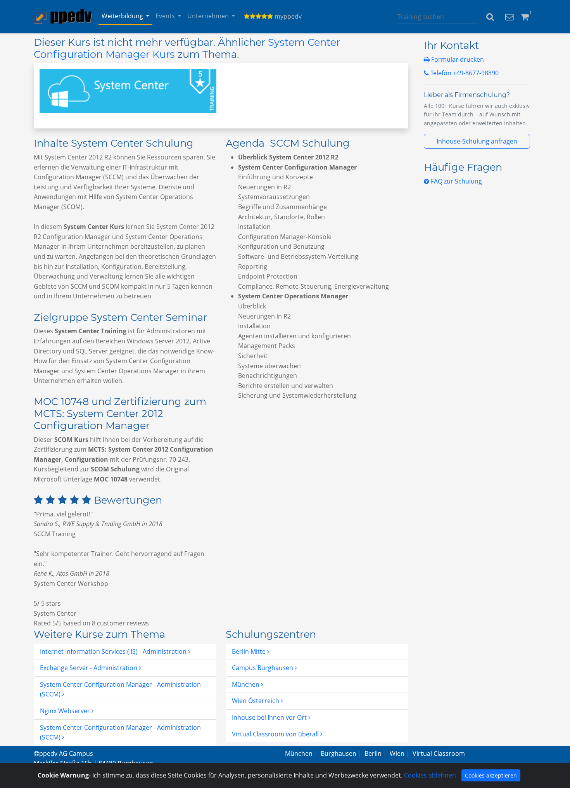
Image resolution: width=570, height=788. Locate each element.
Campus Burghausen (263, 667)
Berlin (373, 753)
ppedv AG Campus (66, 753)
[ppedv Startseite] (63, 16)
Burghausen (338, 753)
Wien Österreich (256, 700)
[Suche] (490, 16)
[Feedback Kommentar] (509, 16)
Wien (397, 753)
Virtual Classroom (439, 753)
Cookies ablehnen (430, 775)
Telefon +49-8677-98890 (464, 73)
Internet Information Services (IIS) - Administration (114, 651)
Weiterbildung (122, 16)
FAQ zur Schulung (455, 181)
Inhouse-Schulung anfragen (477, 141)
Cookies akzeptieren (491, 775)
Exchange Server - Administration (89, 667)
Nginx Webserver (66, 711)
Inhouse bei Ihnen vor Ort (270, 717)
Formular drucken (457, 59)
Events (165, 16)
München (246, 684)
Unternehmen (208, 16)
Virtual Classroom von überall (276, 734)
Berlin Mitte (249, 651)
